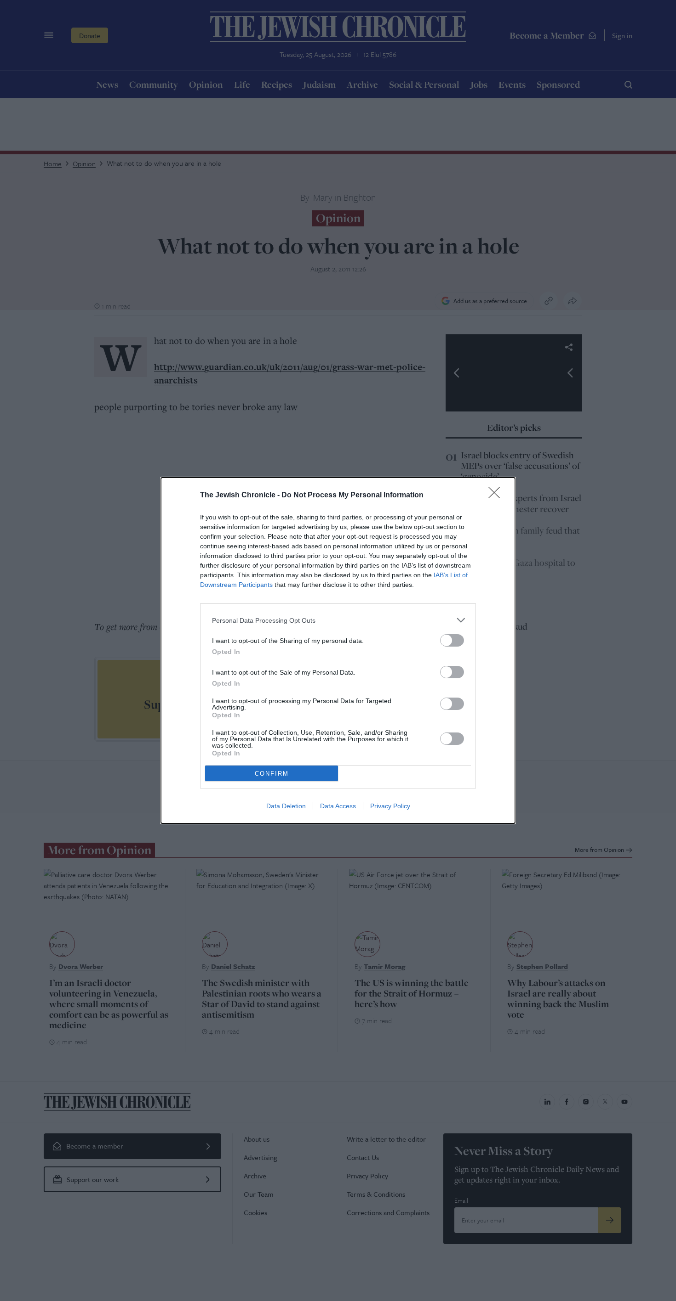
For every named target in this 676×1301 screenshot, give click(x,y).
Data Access (338, 806)
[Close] (497, 495)
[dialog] (338, 650)
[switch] (452, 640)
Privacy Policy (390, 806)
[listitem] (338, 620)
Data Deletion (286, 806)
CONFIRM (272, 773)
